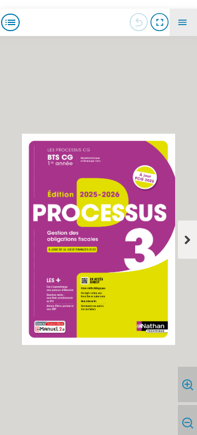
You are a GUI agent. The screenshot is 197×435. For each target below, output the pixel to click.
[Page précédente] (138, 22)
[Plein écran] (159, 22)
